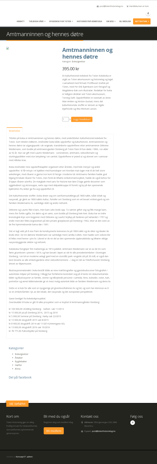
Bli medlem (125, 21)
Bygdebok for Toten (60, 21)
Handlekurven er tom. (139, 6)
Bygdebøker (21, 361)
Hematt (21, 21)
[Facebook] (148, 13)
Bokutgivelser (78, 61)
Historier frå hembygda (89, 21)
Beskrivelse (14, 130)
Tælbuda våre (36, 21)
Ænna (17, 368)
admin (30, 456)
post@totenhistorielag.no (111, 6)
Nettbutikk (141, 21)
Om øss (110, 21)
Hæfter (18, 365)
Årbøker (19, 357)
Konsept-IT (21, 456)
